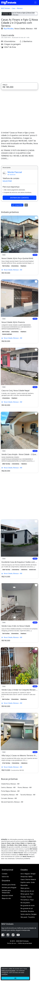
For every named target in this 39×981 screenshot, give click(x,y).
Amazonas (24, 909)
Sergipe (33, 947)
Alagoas (27, 906)
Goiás (33, 915)
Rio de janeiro (25, 935)
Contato (4, 906)
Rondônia (24, 944)
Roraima (31, 944)
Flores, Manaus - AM (25, 820)
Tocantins (31, 949)
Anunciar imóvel (7, 928)
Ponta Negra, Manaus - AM (10, 823)
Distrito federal (30, 912)
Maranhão (24, 918)
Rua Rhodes (9, 61)
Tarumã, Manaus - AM (27, 827)
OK (15, 978)
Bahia (30, 909)
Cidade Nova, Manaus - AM (10, 816)
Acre (22, 906)
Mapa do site (6, 931)
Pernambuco (25, 932)
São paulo (24, 949)
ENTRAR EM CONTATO (19, 230)
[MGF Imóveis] (8, 2)
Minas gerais (25, 926)
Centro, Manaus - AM (8, 820)
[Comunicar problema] (26, 237)
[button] (4, 32)
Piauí (32, 932)
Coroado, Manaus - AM (9, 831)
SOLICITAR (7, 213)
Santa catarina (25, 947)
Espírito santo (25, 915)
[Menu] (35, 2)
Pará (31, 926)
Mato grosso (25, 921)
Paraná (29, 929)
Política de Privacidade (8, 970)
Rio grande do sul (27, 941)
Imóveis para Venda (8, 917)
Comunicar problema (23, 891)
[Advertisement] (19, 97)
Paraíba (23, 929)
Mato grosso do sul (27, 923)
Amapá (33, 906)
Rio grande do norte (27, 938)
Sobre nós (5, 909)
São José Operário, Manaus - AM (12, 834)
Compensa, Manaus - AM (9, 827)
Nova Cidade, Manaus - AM (25, 61)
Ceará (23, 912)
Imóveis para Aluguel (9, 920)
